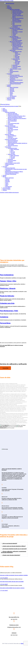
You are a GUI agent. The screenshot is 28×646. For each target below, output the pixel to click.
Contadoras (4, 317)
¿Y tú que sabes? (4, 577)
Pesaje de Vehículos (7, 296)
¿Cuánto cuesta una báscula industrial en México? (14, 546)
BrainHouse (23, 643)
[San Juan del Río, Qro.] (14, 613)
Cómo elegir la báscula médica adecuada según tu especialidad (12, 581)
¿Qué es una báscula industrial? (9, 543)
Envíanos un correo (14, 625)
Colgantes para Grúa (7, 303)
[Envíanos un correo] (14, 621)
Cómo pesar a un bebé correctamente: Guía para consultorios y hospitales (14, 575)
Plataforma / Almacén (7, 288)
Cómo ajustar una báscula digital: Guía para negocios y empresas (12, 587)
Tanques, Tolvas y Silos (8, 281)
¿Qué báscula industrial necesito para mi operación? (14, 548)
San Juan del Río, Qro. (14, 617)
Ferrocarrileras (5, 323)
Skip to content (3, 0)
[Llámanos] (14, 629)
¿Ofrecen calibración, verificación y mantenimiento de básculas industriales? (13, 552)
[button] (14, 543)
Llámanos (14, 632)
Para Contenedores (7, 275)
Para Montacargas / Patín (9, 311)
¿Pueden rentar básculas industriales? (11, 555)
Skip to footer (10, 0)
